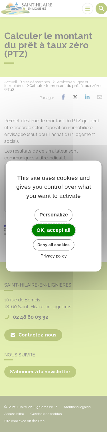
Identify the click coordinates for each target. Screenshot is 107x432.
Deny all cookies (53, 244)
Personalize (53, 215)
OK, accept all (53, 230)
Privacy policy (54, 255)
